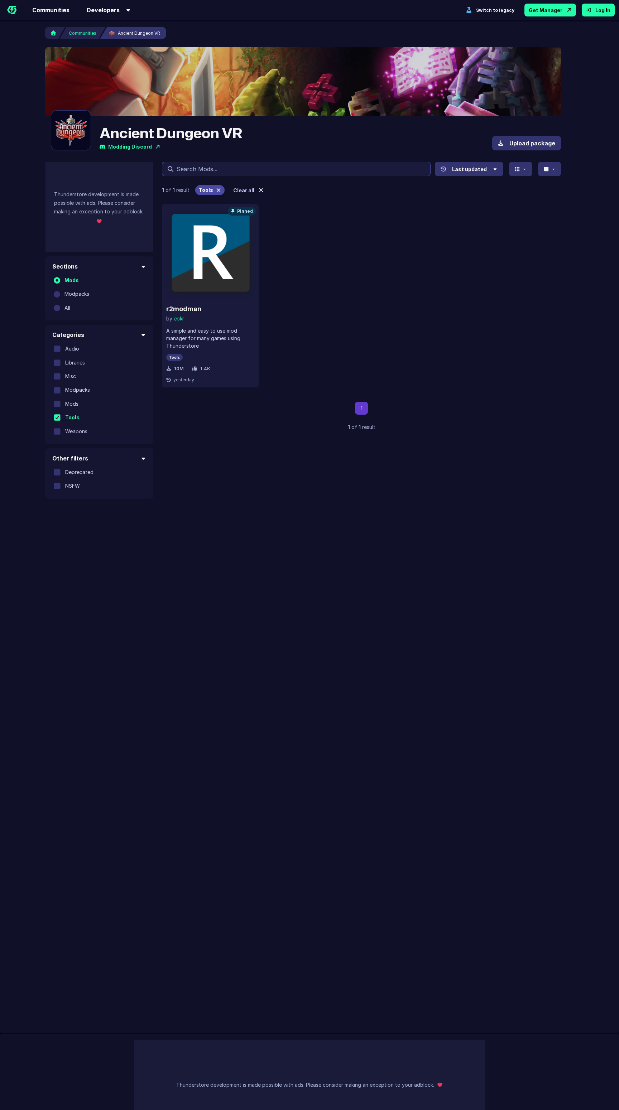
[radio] (57, 280)
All (67, 308)
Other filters (70, 458)
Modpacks (76, 294)
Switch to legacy (495, 10)
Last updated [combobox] (469, 169)
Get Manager (545, 10)
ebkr (179, 318)
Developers (103, 10)
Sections (65, 266)
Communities (50, 10)
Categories (68, 334)
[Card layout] (520, 169)
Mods (71, 280)
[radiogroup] (99, 294)
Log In (602, 10)
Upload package (532, 143)
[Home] (11, 10)
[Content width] (549, 169)
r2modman (183, 309)
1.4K (205, 368)
